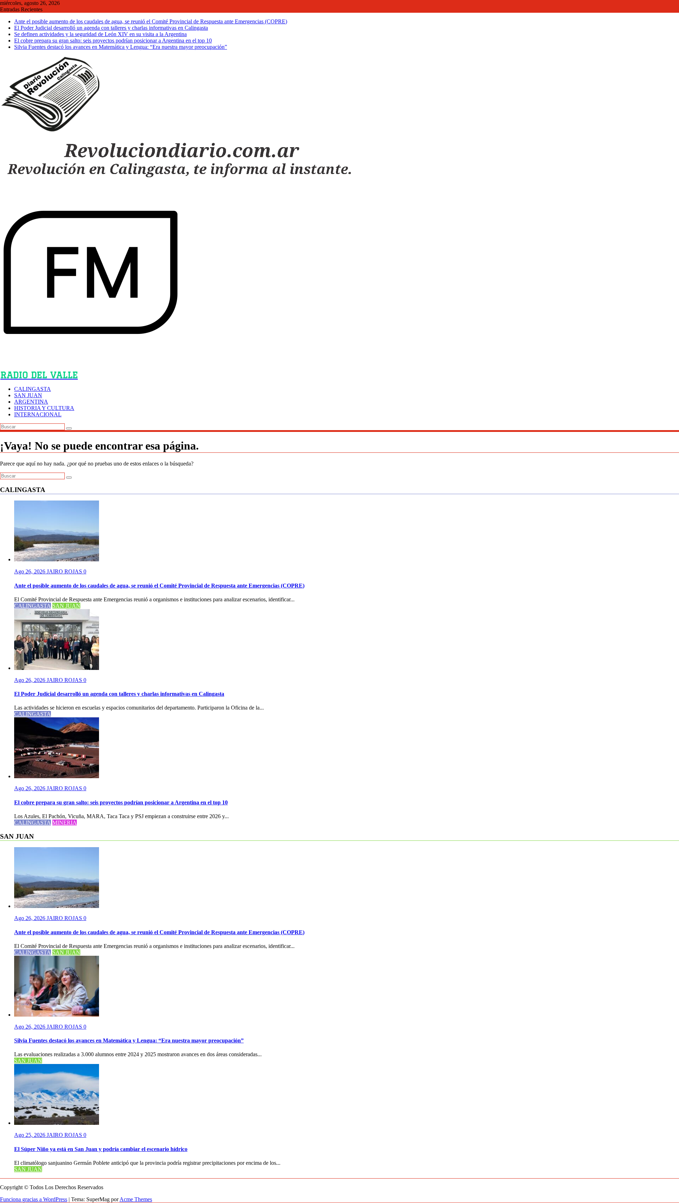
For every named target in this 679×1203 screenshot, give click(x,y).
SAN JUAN (28, 395)
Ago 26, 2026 (30, 571)
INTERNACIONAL (38, 414)
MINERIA (64, 823)
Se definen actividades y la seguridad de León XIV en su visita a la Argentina (100, 34)
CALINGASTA (32, 389)
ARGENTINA (31, 402)
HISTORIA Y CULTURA (44, 408)
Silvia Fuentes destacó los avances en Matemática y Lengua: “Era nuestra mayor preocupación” (120, 47)
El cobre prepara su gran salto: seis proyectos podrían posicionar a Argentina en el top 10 (113, 40)
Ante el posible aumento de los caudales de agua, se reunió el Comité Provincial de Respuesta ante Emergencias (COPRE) (150, 21)
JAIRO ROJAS (65, 571)
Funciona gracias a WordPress (33, 1199)
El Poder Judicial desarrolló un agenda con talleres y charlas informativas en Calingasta (111, 28)
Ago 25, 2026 (30, 1135)
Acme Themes (136, 1199)
